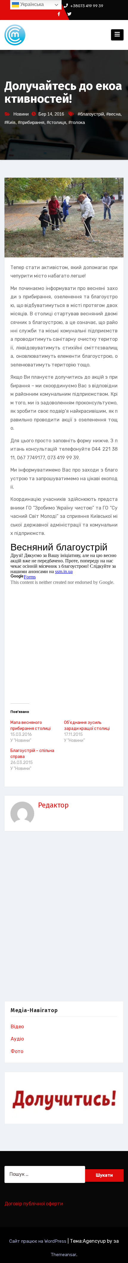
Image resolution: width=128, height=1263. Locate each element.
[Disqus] (64, 917)
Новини (21, 113)
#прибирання (31, 122)
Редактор (53, 805)
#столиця (56, 122)
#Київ (9, 122)
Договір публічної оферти (33, 1204)
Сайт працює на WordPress (38, 1241)
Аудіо (17, 1039)
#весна (113, 113)
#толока (76, 122)
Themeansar (63, 1254)
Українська (31, 4)
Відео (17, 1026)
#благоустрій (91, 113)
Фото (17, 1051)
